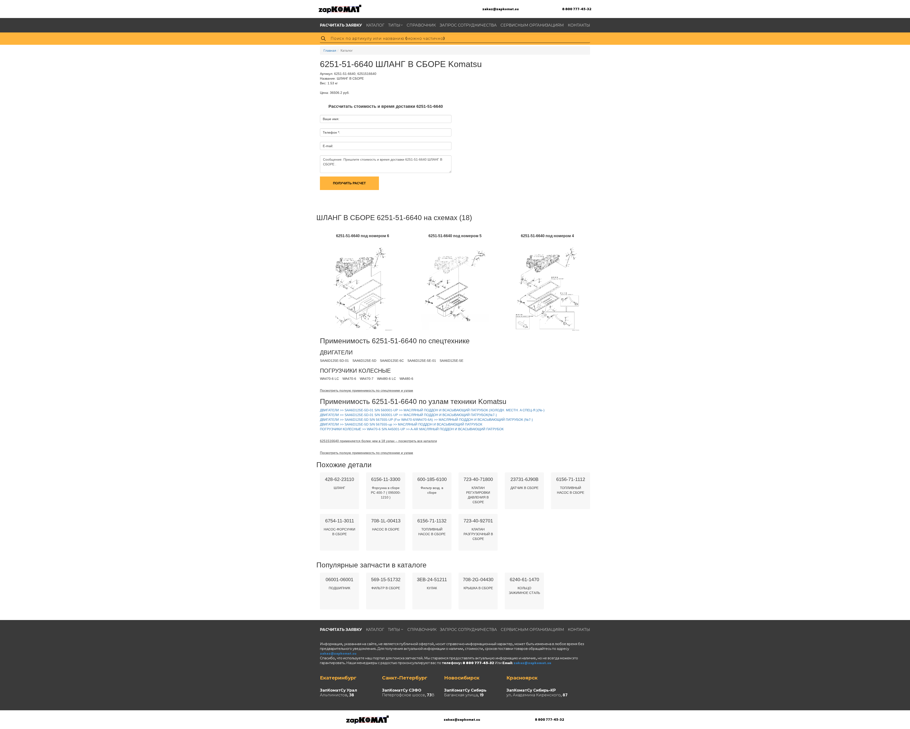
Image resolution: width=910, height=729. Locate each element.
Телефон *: (331, 132)
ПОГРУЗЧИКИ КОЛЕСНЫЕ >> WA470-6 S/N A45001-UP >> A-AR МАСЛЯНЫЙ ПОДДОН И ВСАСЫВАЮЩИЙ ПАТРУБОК (412, 429)
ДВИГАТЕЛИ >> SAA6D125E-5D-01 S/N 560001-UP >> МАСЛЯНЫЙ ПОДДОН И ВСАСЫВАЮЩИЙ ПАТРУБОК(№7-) (408, 415)
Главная (329, 50)
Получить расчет (349, 183)
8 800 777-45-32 (576, 9)
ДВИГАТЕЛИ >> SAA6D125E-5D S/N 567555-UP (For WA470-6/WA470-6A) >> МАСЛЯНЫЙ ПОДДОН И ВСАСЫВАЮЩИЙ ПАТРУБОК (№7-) (426, 419)
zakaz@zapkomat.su (500, 9)
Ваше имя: (331, 119)
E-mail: (328, 146)
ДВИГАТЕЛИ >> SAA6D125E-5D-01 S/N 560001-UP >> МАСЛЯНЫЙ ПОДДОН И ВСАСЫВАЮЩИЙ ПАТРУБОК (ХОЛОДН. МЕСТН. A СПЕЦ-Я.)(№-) (432, 410)
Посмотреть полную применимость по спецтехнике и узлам (366, 390)
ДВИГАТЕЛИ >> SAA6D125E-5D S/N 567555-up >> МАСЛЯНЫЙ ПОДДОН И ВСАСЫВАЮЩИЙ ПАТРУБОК (401, 424)
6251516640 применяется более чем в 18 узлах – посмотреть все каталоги (378, 441)
